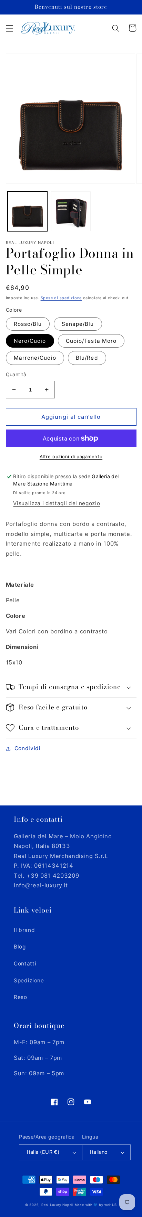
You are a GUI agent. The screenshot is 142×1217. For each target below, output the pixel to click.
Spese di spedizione (61, 297)
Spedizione (29, 980)
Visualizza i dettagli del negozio (56, 503)
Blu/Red (87, 358)
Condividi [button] (27, 748)
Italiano (99, 1152)
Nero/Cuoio (30, 341)
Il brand (24, 930)
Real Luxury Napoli (57, 1205)
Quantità (16, 374)
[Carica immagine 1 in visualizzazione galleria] (27, 211)
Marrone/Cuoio (35, 358)
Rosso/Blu (28, 324)
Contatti (25, 963)
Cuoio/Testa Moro (91, 341)
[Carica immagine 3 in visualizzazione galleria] (71, 211)
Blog (20, 946)
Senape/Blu (78, 324)
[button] (9, 28)
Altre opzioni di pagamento (71, 456)
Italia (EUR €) (43, 1152)
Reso (20, 997)
